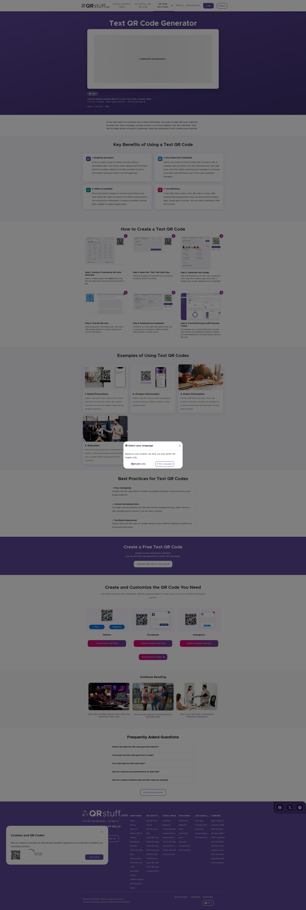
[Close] (180, 446)
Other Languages (165, 464)
